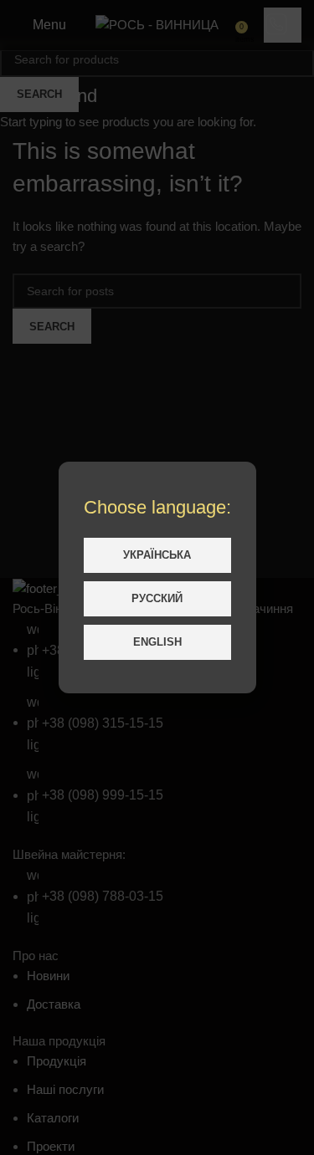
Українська (157, 555)
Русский (157, 598)
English (157, 642)
